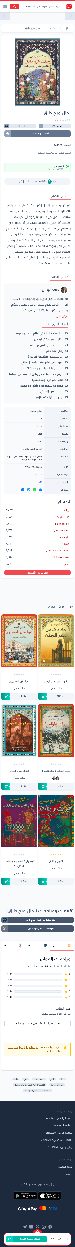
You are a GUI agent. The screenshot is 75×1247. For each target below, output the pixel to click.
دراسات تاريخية (28, 459)
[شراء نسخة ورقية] (56, 696)
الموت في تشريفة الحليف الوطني (42, 362)
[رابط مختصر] (24, 482)
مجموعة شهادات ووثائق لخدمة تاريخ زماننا (36, 374)
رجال (62, 1079)
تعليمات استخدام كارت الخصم (56, 1140)
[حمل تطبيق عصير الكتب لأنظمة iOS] (49, 1195)
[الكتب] (66, 1239)
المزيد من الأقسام (37, 573)
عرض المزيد (61, 316)
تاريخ (39, 457)
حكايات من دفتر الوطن (48, 339)
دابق (16, 1079)
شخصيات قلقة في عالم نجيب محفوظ (39, 333)
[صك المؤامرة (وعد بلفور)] (56, 730)
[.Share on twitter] (28, 489)
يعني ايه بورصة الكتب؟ (60, 1147)
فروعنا (68, 1174)
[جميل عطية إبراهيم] (54, 778)
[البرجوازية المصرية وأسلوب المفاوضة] (19, 821)
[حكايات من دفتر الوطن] (70, 16)
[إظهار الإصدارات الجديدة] (37, 1231)
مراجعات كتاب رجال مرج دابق (38, 1091)
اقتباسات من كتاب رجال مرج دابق (30, 1085)
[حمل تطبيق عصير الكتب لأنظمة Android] (25, 1195)
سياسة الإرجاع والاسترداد (59, 1133)
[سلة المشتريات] (59, 1239)
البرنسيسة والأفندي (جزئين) (45, 356)
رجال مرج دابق (54, 350)
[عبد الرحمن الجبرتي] (19, 730)
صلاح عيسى (50, 290)
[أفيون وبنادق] (56, 821)
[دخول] (52, 1239)
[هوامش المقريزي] (19, 640)
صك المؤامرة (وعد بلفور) (47, 379)
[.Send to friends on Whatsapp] (34, 489)
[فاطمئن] (5, 16)
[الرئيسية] (67, 28)
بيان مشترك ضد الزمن (48, 397)
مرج (25, 1079)
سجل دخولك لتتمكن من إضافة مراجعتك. (38, 1023)
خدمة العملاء (65, 1167)
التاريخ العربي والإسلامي (24, 457)
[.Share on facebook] (22, 489)
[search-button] (14, 6)
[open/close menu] (5, 6)
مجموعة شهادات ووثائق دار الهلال (41, 385)
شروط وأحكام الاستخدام (59, 1118)
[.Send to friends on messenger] (40, 489)
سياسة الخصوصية (62, 1125)
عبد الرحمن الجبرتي (51, 391)
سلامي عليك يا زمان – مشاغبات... (41, 368)
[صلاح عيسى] (57, 778)
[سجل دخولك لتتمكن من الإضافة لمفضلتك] (56, 120)
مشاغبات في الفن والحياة (46, 345)
